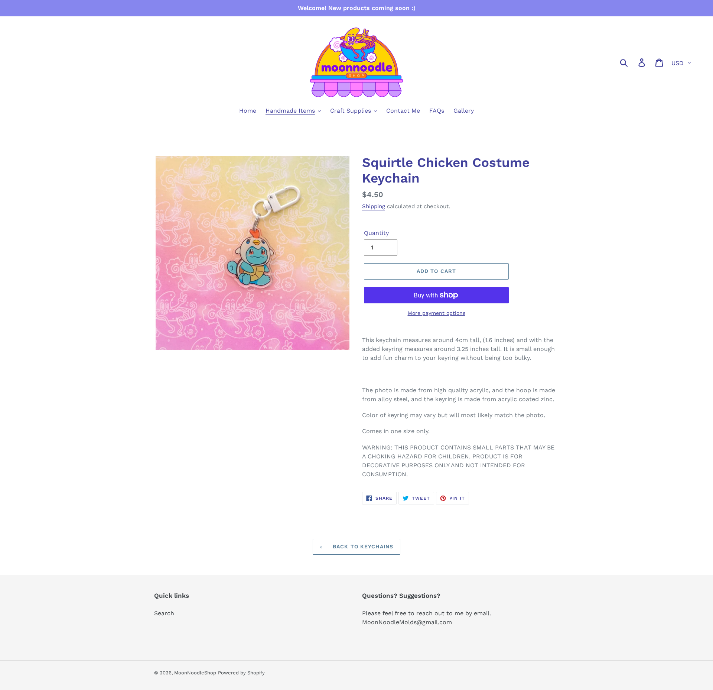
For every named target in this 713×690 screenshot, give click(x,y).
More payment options (436, 313)
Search (164, 613)
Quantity (376, 232)
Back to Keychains (362, 546)
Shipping (373, 206)
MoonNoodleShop (195, 673)
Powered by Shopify (241, 673)
